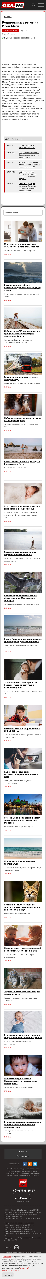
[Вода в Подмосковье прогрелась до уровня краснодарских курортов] (23, 636)
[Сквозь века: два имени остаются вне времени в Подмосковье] (23, 503)
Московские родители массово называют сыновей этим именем (21, 245)
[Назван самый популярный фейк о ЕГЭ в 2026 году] (23, 725)
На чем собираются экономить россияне (27, 146)
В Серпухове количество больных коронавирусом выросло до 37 (29, 154)
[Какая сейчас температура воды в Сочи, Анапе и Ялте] (23, 458)
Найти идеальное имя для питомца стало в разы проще (22, 419)
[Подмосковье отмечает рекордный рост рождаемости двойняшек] (23, 945)
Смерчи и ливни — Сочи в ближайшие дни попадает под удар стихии (22, 287)
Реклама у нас (23, 1156)
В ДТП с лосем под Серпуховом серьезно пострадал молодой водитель (27, 175)
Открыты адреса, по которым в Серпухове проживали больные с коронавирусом (28, 186)
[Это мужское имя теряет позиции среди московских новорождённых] (23, 1032)
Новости (23, 1151)
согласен (7, 1256)
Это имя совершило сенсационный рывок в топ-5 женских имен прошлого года (22, 1124)
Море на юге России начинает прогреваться (19, 862)
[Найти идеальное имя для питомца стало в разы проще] (23, 415)
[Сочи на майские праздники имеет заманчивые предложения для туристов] (23, 814)
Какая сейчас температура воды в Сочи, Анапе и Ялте (22, 462)
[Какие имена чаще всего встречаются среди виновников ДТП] (23, 769)
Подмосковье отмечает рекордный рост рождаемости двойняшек (22, 949)
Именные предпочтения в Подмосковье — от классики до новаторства (20, 1081)
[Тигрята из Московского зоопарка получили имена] (23, 988)
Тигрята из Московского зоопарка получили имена (22, 992)
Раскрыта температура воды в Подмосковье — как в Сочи (20, 553)
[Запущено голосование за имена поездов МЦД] (23, 374)
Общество (8, 16)
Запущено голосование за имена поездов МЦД (21, 378)
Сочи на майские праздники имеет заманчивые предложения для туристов (22, 820)
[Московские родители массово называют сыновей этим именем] (23, 241)
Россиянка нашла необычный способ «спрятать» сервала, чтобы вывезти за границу (22, 907)
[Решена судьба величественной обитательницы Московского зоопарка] (23, 592)
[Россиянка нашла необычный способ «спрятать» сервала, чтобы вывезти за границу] (23, 901)
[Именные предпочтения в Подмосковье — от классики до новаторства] (23, 1075)
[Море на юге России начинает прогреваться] (23, 858)
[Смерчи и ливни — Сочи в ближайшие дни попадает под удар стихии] (23, 282)
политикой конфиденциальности (15, 1269)
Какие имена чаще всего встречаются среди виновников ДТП (21, 774)
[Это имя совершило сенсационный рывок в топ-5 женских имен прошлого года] (23, 1119)
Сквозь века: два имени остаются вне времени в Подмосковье (22, 507)
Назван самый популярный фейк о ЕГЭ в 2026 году (22, 729)
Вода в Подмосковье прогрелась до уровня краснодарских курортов (23, 640)
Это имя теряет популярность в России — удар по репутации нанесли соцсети (20, 685)
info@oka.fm (23, 1198)
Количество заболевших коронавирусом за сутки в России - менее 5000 (29, 164)
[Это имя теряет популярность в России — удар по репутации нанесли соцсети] (23, 679)
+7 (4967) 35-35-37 (23, 1190)
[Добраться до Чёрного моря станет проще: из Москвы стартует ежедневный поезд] (23, 328)
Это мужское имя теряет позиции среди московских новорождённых (23, 1036)
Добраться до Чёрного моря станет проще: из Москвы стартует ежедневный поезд (22, 333)
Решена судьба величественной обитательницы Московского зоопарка (20, 598)
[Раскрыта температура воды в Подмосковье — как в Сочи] (23, 549)
